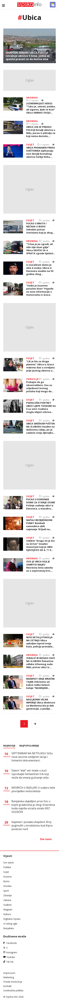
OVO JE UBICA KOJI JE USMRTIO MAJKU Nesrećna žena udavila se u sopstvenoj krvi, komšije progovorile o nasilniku (39, 566)
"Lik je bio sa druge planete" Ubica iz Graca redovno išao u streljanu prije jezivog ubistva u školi (40, 366)
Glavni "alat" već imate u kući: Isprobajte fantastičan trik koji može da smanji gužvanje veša (30, 774)
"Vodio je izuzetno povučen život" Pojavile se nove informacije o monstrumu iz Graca (39, 290)
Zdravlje (7, 895)
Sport (6, 890)
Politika (7, 867)
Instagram (11, 952)
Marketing (8, 977)
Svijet (6, 871)
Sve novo (46, 839)
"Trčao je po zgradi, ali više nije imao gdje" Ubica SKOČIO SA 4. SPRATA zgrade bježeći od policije (39, 249)
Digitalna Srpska (11, 918)
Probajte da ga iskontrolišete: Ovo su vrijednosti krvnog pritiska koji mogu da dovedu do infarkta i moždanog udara (39, 387)
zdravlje (32, 379)
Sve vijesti (8, 862)
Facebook (11, 943)
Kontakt (7, 986)
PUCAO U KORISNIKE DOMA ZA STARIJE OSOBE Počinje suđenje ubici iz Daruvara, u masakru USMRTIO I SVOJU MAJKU (40, 504)
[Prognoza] (53, 5)
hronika (32, 97)
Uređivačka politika (13, 990)
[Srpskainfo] (29, 4)
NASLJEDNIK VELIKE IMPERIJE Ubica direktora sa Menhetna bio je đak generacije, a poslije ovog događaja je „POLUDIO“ (40, 704)
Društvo (7, 876)
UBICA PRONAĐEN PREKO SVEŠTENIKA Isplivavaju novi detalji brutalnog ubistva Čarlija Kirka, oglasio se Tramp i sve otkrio (40, 152)
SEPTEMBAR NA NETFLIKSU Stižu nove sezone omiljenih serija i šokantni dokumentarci (32, 757)
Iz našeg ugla (10, 923)
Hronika (7, 886)
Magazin (7, 909)
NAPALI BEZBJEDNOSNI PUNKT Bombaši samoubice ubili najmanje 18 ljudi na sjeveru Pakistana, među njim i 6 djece (41, 524)
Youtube (10, 957)
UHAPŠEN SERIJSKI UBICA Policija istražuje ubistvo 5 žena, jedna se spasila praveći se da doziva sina (28, 56)
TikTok (9, 961)
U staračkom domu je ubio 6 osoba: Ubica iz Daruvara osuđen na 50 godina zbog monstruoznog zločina (39, 269)
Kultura (7, 914)
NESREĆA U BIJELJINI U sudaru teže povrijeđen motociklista (33, 789)
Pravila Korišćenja (12, 981)
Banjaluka (8, 928)
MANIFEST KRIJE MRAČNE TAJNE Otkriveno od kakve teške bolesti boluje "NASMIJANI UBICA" (40, 683)
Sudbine (7, 904)
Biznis (6, 881)
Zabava (7, 900)
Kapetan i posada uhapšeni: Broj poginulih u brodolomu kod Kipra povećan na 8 (31, 825)
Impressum (9, 972)
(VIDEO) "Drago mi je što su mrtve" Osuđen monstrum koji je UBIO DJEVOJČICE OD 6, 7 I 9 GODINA (40, 545)
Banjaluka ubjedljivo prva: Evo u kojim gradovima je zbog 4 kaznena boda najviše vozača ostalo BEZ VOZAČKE (33, 806)
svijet (9, 49)
